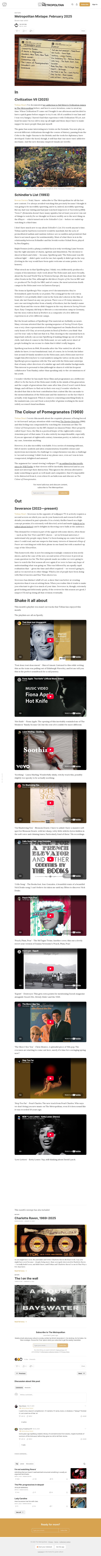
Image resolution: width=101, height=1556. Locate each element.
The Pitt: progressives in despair (29, 1485)
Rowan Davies (21, 200)
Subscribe (84, 4)
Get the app (60, 1547)
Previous (22, 1373)
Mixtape (18, 13)
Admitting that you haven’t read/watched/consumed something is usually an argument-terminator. (41, 1473)
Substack (41, 1552)
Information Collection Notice (50, 1352)
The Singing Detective (70, 421)
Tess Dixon (22, 1406)
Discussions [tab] (29, 1464)
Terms (56, 1542)
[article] (50, 1474)
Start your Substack (45, 1547)
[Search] (72, 4)
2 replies (24, 1422)
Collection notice (64, 1542)
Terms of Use (60, 1350)
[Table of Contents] (2, 778)
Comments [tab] (19, 1388)
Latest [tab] (22, 1464)
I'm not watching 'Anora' (25, 1469)
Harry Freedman (24, 1429)
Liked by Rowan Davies (27, 1408)
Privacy (50, 1542)
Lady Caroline (21, 1498)
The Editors (23, 24)
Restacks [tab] (27, 1388)
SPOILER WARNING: (21, 1487)
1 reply (23, 1445)
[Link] (11, 92)
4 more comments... (21, 1454)
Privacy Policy (65, 1352)
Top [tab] (17, 1464)
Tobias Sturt (20, 105)
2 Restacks (32, 1359)
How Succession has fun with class (26, 1501)
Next (80, 1373)
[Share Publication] (77, 4)
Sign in (94, 4)
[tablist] (23, 1388)
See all (18, 1512)
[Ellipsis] (85, 1405)
